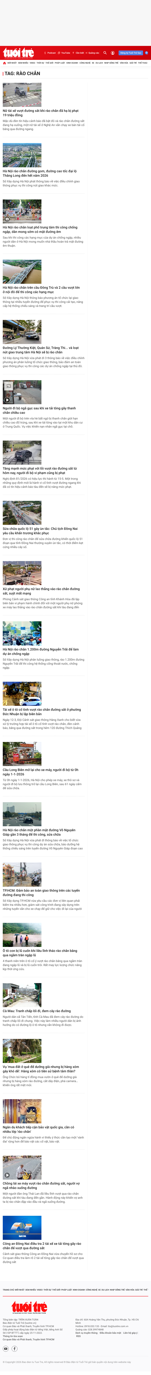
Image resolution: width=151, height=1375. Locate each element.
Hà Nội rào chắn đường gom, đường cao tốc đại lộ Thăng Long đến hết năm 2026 (40, 173)
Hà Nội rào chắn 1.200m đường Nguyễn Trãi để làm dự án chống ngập (41, 652)
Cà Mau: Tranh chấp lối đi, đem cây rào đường (37, 1011)
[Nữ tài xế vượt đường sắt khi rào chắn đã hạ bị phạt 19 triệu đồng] (22, 95)
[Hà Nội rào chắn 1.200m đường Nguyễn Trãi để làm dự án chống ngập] (22, 633)
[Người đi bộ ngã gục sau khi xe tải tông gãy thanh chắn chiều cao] (22, 392)
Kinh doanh (72, 63)
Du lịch (99, 63)
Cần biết (80, 53)
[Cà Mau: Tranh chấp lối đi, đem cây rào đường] (22, 995)
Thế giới (49, 63)
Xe (93, 63)
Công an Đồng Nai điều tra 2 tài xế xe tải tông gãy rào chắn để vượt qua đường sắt (42, 1246)
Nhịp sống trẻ (111, 63)
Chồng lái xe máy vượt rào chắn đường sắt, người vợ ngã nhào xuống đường (41, 1186)
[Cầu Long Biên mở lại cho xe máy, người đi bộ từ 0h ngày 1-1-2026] (22, 754)
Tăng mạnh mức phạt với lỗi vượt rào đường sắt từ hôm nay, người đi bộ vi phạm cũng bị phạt (40, 471)
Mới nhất (12, 63)
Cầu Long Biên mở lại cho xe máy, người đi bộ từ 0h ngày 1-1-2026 (40, 772)
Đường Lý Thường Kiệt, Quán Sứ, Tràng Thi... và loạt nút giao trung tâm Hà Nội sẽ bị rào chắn (41, 350)
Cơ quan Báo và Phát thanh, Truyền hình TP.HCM (28, 1339)
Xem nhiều (23, 63)
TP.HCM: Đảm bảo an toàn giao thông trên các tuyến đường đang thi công (41, 893)
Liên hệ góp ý (130, 1333)
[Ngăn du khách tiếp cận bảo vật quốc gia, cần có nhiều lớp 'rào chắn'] (22, 1111)
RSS (78, 1336)
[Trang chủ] (4, 63)
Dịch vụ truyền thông (86, 1333)
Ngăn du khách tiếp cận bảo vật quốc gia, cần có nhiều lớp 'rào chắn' (38, 1129)
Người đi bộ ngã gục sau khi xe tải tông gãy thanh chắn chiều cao (39, 410)
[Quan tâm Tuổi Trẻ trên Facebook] (14, 1349)
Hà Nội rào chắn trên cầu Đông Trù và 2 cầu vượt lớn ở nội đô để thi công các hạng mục (41, 290)
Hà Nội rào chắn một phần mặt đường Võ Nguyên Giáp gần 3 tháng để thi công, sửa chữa (39, 832)
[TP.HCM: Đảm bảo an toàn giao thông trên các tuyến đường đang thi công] (22, 874)
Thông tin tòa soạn (13, 1336)
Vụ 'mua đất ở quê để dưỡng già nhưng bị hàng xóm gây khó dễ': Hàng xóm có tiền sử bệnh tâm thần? (41, 1069)
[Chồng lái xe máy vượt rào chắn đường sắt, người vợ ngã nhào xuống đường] (22, 1168)
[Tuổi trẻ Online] (29, 1307)
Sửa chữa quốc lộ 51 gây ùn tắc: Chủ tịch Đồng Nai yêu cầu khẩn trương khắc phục (40, 531)
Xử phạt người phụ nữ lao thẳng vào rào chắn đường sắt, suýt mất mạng (41, 591)
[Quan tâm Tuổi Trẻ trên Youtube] (6, 1349)
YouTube (65, 53)
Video (32, 63)
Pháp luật (60, 63)
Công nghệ (85, 63)
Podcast (52, 53)
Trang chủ (8, 1290)
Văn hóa (124, 63)
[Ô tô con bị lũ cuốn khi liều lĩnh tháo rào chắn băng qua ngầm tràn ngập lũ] (22, 935)
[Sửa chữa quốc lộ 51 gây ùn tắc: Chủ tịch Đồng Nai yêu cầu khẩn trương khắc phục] (22, 513)
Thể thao (142, 63)
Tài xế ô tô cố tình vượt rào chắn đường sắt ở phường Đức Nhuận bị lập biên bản (42, 712)
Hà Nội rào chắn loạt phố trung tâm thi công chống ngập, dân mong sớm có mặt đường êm (40, 230)
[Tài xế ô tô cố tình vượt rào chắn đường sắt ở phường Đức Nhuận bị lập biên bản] (22, 694)
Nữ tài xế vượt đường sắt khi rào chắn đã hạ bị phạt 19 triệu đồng (40, 113)
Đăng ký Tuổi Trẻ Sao (130, 53)
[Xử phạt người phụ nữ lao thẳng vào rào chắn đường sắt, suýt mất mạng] (22, 573)
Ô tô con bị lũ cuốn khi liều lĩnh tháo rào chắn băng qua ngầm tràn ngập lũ (40, 953)
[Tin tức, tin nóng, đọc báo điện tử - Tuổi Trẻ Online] (18, 52)
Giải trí (133, 63)
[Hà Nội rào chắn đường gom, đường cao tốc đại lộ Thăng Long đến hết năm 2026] (22, 155)
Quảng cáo (94, 53)
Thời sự (40, 63)
